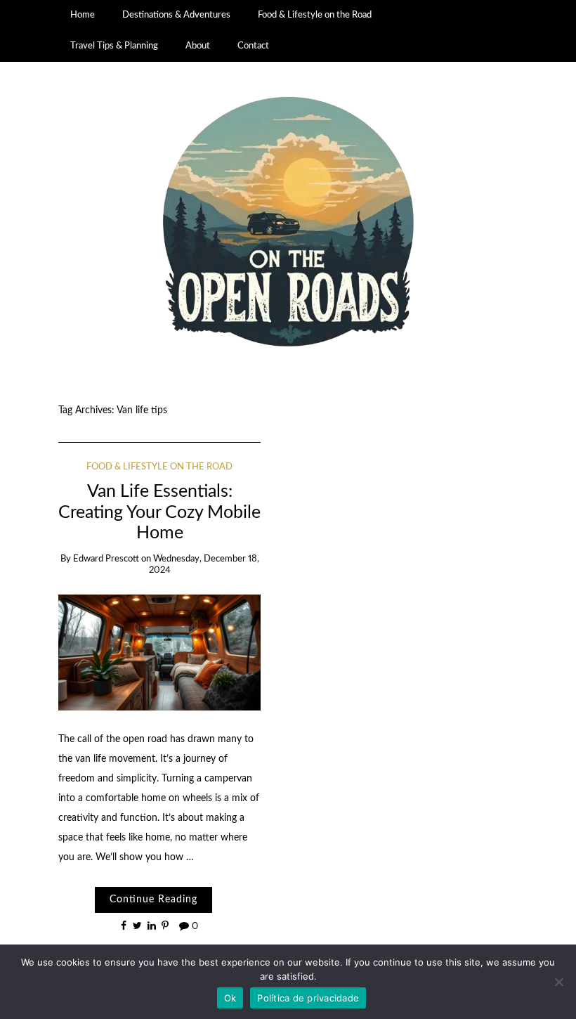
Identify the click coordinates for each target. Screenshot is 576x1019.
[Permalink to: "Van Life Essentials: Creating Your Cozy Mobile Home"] (159, 652)
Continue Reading (153, 899)
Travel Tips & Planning (114, 46)
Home (82, 15)
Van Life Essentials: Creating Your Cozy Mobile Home (159, 512)
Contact (253, 46)
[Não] (558, 982)
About (197, 46)
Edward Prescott (106, 559)
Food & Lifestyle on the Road (315, 15)
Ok (230, 998)
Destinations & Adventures (176, 15)
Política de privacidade (308, 998)
